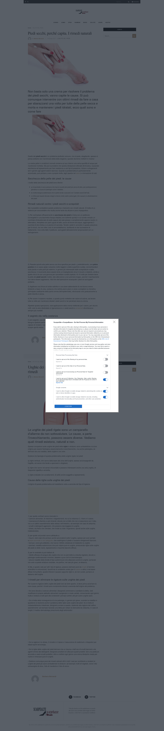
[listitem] (82, 355)
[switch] (105, 359)
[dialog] (82, 365)
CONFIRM (68, 406)
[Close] (115, 322)
